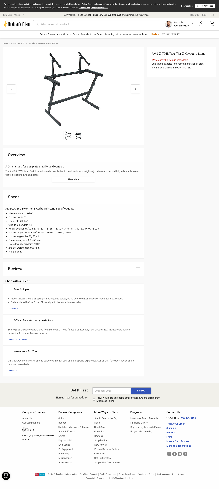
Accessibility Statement (96, 478)
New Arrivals (101, 444)
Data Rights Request (88, 474)
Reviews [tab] (16, 268)
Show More (73, 179)
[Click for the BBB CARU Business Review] (40, 474)
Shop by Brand (101, 440)
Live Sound (98, 34)
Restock (98, 436)
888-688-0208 (114, 15)
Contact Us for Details (17, 340)
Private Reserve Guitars (106, 449)
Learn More (13, 309)
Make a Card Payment (178, 441)
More (144, 34)
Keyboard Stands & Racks (48, 43)
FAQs (169, 436)
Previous (11, 88)
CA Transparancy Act (166, 474)
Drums (76, 34)
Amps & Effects (63, 34)
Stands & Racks (29, 43)
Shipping (171, 428)
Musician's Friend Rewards (144, 418)
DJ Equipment (65, 449)
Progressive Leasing (141, 431)
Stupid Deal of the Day (106, 418)
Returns (170, 432)
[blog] (38, 430)
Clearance (99, 453)
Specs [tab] (14, 196)
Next (135, 88)
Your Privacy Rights (146, 474)
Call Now (180, 418)
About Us (27, 418)
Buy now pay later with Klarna (145, 427)
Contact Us (12, 371)
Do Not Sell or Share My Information (62, 474)
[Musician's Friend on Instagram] (185, 454)
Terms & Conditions (127, 474)
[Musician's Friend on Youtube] (179, 454)
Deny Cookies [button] (187, 6)
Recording (109, 34)
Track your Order (175, 423)
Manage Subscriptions (178, 445)
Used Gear (99, 427)
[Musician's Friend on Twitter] (174, 454)
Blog (204, 15)
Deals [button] (154, 34)
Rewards (194, 15)
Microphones (122, 34)
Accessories (135, 34)
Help (212, 15)
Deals (97, 422)
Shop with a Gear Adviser (107, 462)
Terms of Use (84, 8)
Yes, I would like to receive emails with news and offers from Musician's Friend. (128, 399)
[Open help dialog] (6, 476)
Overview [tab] (16, 154)
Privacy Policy (81, 4)
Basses (51, 34)
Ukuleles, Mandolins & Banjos (73, 427)
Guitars (43, 34)
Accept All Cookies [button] (205, 6)
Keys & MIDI (86, 34)
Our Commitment (31, 422)
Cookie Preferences (99, 8)
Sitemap (181, 474)
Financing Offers (139, 422)
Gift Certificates (102, 458)
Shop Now (98, 15)
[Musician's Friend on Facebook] (169, 454)
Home (5, 43)
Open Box (99, 431)
